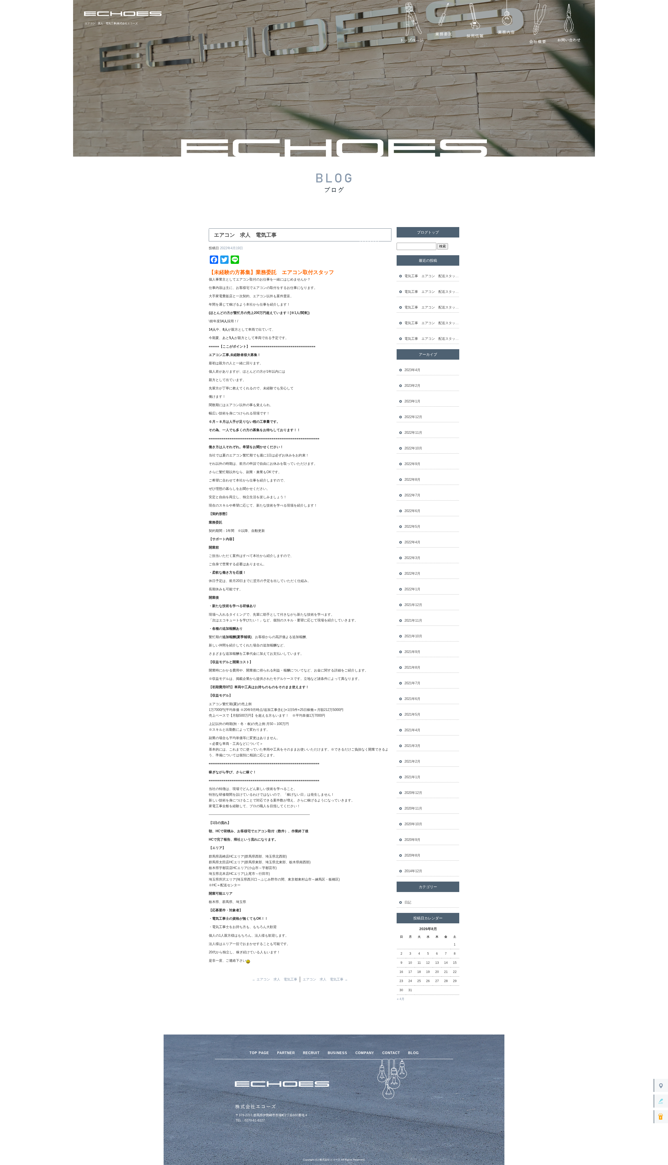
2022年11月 (413, 433)
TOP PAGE (259, 1053)
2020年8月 (412, 855)
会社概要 (537, 23)
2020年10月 (413, 824)
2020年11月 (413, 808)
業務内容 (506, 23)
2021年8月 (412, 667)
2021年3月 (412, 746)
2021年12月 (413, 605)
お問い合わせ (568, 23)
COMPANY (364, 1053)
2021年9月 (412, 652)
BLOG (413, 1053)
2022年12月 (413, 417)
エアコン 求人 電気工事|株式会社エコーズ (111, 23)
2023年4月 (412, 370)
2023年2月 (412, 386)
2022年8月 (412, 480)
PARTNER (286, 1053)
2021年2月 (412, 761)
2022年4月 (412, 542)
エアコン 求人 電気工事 (274, 979)
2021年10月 (413, 636)
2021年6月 (412, 699)
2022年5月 (412, 526)
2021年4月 (412, 730)
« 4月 (400, 999)
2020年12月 (413, 793)
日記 (407, 902)
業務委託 (443, 23)
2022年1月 (412, 589)
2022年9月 (412, 464)
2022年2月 (412, 573)
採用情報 (475, 23)
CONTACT (391, 1053)
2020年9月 (412, 840)
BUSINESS (337, 1053)
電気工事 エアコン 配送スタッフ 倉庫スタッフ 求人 (431, 276)
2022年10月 (413, 448)
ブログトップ (428, 232)
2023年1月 (412, 401)
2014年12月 (413, 871)
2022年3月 (412, 558)
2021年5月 (412, 714)
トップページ (412, 23)
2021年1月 (412, 777)
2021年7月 (412, 683)
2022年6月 (412, 511)
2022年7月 (412, 495)
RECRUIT (311, 1053)
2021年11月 (413, 620)
